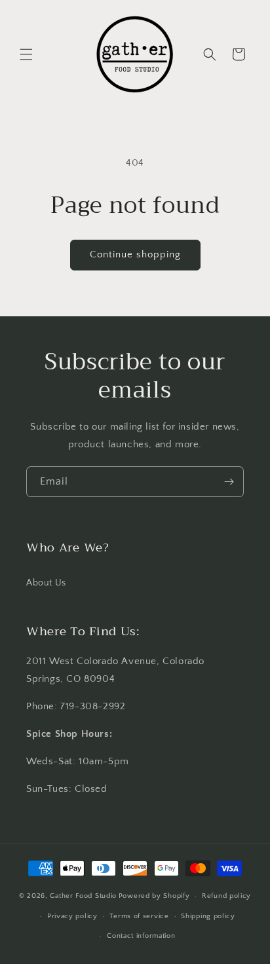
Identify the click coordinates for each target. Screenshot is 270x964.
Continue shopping (135, 254)
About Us (46, 583)
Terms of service (138, 916)
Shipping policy (208, 916)
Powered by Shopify (154, 896)
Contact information (141, 936)
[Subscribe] (228, 481)
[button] (26, 54)
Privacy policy (72, 916)
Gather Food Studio (83, 896)
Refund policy (226, 896)
